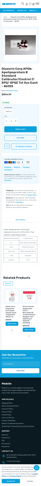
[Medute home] (9, 4)
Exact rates (32, 195)
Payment (26, 167)
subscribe (21, 371)
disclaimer (7, 180)
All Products (8, 10)
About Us (33, 10)
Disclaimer (8, 169)
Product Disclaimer (9, 420)
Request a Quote (25, 146)
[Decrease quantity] (6, 120)
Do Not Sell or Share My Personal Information (18, 426)
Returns (17, 167)
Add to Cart (12, 323)
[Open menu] (37, 3)
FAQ (3, 441)
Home (5, 17)
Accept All (11, 481)
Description (20, 220)
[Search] (23, 3)
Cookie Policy (6, 415)
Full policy (19, 202)
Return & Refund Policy (10, 406)
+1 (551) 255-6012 (13, 461)
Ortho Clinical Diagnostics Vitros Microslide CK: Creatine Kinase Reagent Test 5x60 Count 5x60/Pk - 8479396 (29, 315)
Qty (5, 116)
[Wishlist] (30, 4)
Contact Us (21, 10)
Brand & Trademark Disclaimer (13, 423)
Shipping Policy (7, 403)
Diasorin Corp (12, 91)
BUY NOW (20, 138)
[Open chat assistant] (36, 467)
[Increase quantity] (16, 120)
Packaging (8, 107)
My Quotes (5, 446)
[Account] (26, 4)
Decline (30, 481)
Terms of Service (8, 418)
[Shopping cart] (33, 4)
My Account (6, 443)
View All (8, 283)
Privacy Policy (7, 412)
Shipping (7, 167)
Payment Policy (7, 409)
